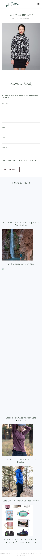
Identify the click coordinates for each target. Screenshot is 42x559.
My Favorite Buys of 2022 (21, 264)
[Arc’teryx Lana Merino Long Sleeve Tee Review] (17, 204)
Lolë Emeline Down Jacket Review (21, 500)
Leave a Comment (25, 18)
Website (4, 148)
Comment (5, 103)
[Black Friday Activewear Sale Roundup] (17, 341)
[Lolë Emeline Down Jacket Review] (17, 482)
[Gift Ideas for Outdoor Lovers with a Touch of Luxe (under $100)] (17, 521)
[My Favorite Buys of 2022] (17, 245)
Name (4, 127)
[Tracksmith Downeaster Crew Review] (17, 440)
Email (4, 137)
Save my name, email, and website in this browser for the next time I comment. (19, 162)
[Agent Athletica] (12, 6)
